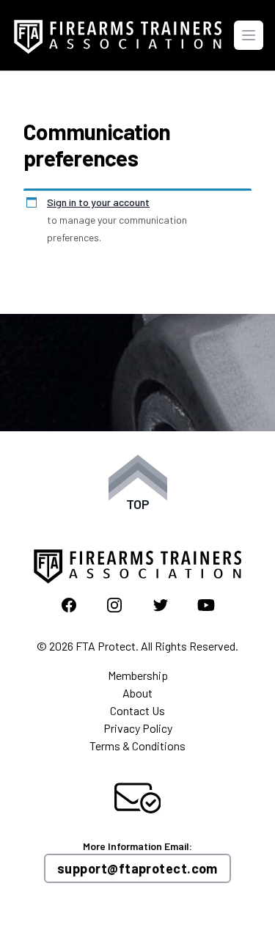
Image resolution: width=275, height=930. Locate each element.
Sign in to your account (98, 202)
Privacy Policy (137, 728)
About (137, 693)
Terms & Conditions (137, 746)
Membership (138, 675)
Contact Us (137, 710)
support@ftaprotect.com (137, 868)
